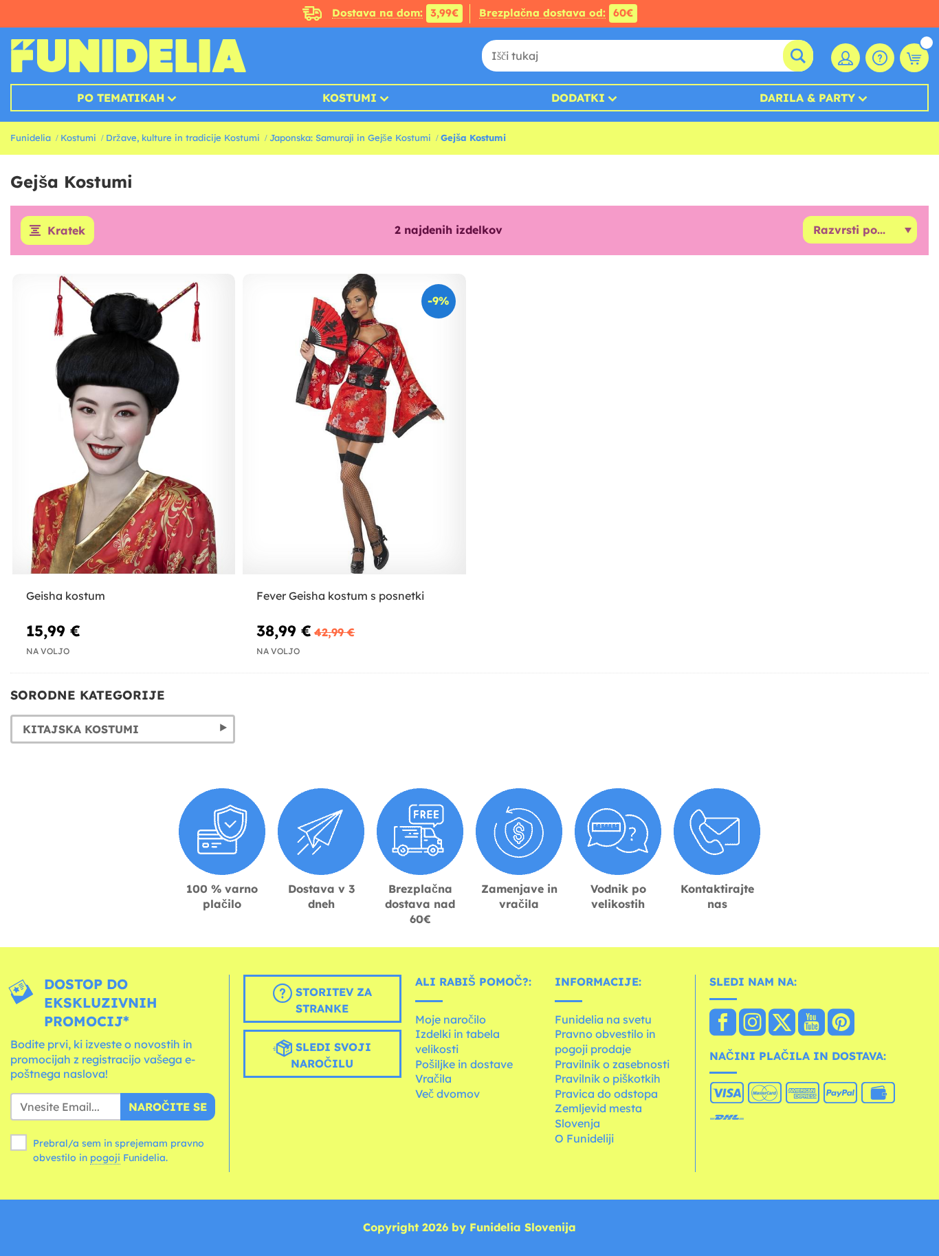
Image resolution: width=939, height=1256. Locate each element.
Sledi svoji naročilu (331, 1055)
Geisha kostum (65, 596)
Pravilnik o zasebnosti (612, 1064)
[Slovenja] (722, 1023)
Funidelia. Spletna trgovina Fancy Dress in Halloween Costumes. (128, 55)
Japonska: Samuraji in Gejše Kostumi (350, 137)
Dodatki (578, 97)
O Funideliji (584, 1138)
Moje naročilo (450, 1019)
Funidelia (30, 137)
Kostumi (349, 97)
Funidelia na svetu (603, 1019)
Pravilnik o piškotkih (608, 1078)
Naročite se (168, 1107)
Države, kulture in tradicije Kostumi (183, 137)
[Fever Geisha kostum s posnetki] (354, 424)
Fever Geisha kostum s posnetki (340, 596)
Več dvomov (447, 1094)
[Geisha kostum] (123, 424)
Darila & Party (807, 97)
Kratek (66, 230)
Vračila (433, 1078)
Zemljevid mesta (598, 1108)
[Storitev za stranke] (879, 57)
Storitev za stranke (332, 1000)
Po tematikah (120, 97)
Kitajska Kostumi (81, 729)
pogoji (105, 1157)
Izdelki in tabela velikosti (457, 1041)
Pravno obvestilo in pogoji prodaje (605, 1041)
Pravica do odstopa (606, 1094)
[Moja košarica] (914, 57)
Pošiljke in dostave (464, 1064)
